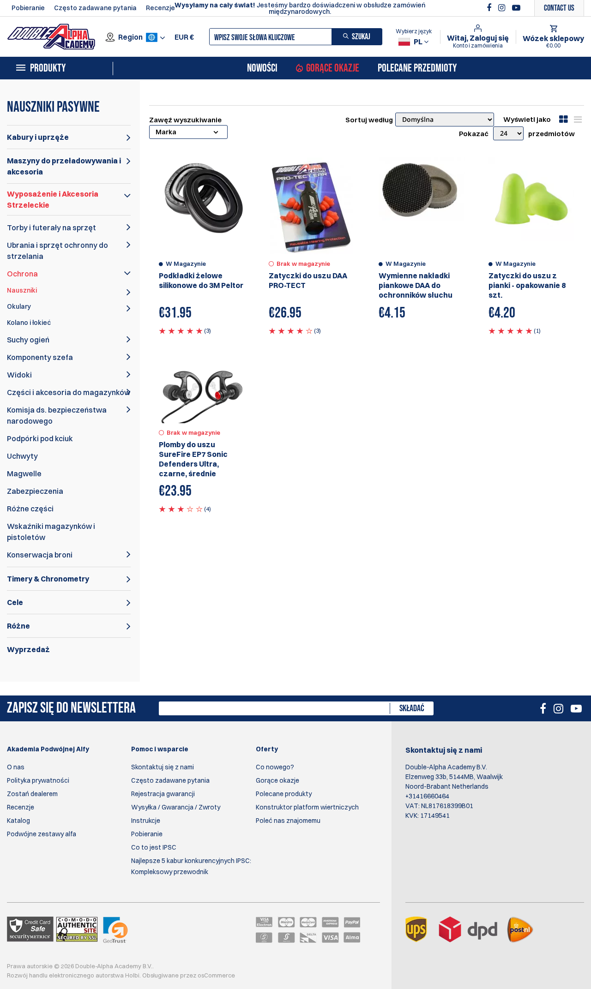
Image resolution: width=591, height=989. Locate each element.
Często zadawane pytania (95, 8)
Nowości (262, 68)
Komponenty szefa (40, 357)
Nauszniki (22, 290)
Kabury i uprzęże (38, 137)
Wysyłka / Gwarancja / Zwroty (175, 807)
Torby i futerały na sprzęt (51, 227)
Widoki (19, 374)
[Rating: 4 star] (291, 330)
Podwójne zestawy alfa (41, 834)
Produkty (48, 68)
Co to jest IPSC (153, 847)
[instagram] (502, 8)
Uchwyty (22, 456)
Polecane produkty (284, 794)
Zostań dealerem (32, 794)
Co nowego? (275, 767)
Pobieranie (28, 8)
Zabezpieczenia (35, 491)
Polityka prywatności (38, 780)
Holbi (132, 975)
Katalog (18, 820)
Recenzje (160, 8)
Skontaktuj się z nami (162, 767)
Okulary (19, 306)
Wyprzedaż (28, 649)
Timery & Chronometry (48, 578)
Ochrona (22, 273)
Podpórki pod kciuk (40, 438)
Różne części (30, 508)
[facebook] (490, 8)
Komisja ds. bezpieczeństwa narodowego (57, 415)
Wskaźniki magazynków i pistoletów (51, 531)
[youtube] (516, 8)
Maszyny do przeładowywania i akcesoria (64, 166)
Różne (18, 625)
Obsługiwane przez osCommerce (188, 975)
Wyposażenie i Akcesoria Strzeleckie (52, 199)
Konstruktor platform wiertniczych (307, 807)
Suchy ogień (28, 339)
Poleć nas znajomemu (288, 820)
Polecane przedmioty (417, 68)
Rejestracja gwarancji (163, 794)
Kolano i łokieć (29, 322)
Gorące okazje (332, 68)
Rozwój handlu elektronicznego (50, 975)
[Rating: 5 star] (181, 330)
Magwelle (24, 473)
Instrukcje (145, 820)
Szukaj (361, 37)
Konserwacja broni (39, 554)
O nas (15, 767)
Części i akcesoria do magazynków (68, 392)
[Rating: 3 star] (181, 508)
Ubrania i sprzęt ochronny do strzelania (57, 250)
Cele (15, 602)
